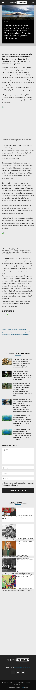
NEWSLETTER (29, 682)
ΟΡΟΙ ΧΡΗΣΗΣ (18, 684)
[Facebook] (13, 672)
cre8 (23, 687)
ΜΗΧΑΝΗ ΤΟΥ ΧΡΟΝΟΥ (8, 682)
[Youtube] (23, 672)
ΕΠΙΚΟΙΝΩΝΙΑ (20, 682)
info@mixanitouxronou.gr (22, 667)
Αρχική (6, 21)
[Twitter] (18, 672)
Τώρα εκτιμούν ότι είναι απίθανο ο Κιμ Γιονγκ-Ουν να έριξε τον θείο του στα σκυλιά (17, 516)
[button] (33, 2)
